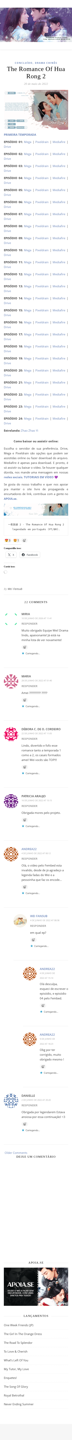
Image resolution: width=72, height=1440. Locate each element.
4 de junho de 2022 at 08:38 (44, 920)
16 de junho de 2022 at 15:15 (37, 800)
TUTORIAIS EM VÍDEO (39, 477)
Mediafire (59, 142)
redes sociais (13, 477)
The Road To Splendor (18, 1343)
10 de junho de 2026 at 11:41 (37, 618)
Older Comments (15, 1153)
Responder (29, 623)
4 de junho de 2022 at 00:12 (36, 853)
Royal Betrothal (14, 1395)
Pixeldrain (42, 142)
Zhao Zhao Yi (29, 430)
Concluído (24, 63)
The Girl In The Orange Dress (23, 1334)
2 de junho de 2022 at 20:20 (36, 1099)
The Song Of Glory (16, 1386)
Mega (27, 142)
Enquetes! (10, 1378)
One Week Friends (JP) (18, 1325)
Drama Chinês (46, 63)
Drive (7, 147)
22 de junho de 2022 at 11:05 (37, 733)
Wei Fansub (15, 589)
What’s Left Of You (16, 1360)
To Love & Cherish (15, 1351)
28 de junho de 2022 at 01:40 (37, 680)
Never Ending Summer (19, 1404)
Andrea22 (29, 849)
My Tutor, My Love (16, 1369)
